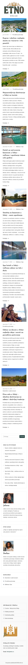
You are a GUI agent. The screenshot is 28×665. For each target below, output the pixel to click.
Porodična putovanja (18, 34)
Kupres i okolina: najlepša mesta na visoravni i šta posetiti (13, 40)
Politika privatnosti (9, 611)
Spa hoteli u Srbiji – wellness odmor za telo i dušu (13, 268)
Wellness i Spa (19, 146)
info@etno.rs (10, 651)
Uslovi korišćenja (9, 618)
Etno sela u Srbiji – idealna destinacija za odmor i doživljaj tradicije (13, 397)
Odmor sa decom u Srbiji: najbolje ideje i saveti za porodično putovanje (13, 332)
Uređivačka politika (9, 615)
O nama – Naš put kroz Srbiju (12, 608)
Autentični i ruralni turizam (9, 391)
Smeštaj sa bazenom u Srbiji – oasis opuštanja (14, 467)
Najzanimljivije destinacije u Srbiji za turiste (13, 455)
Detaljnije (5, 68)
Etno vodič (15, 16)
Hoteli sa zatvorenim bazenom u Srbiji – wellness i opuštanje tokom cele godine (14, 461)
